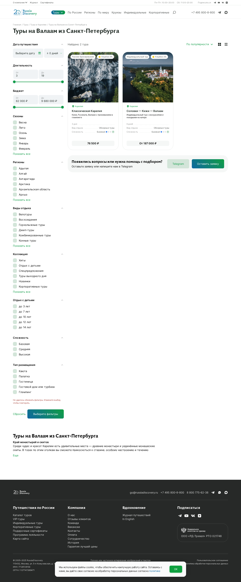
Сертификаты (47, 2)
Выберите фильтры (45, 414)
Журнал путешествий (136, 515)
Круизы (116, 12)
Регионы (89, 12)
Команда (73, 523)
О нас (71, 515)
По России (75, 12)
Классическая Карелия (87, 111)
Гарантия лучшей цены (82, 546)
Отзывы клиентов (79, 519)
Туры (56, 12)
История (73, 542)
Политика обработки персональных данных (206, 563)
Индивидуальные (135, 12)
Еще (15, 455)
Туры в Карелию (38, 24)
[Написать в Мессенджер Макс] (226, 12)
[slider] (14, 82)
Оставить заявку (208, 163)
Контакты (74, 530)
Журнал (34, 2)
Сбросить (19, 414)
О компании (19, 2)
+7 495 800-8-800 (172, 492)
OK (176, 569)
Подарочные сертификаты (30, 530)
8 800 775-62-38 (197, 492)
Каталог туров (22, 515)
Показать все (21, 153)
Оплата (72, 534)
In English (128, 519)
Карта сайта (21, 538)
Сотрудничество (78, 538)
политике (154, 571)
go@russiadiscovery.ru (144, 492)
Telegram (178, 163)
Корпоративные (159, 12)
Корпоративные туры (27, 526)
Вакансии (74, 526)
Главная (17, 24)
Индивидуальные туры (28, 523)
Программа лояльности (28, 534)
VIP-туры (19, 519)
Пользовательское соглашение (212, 560)
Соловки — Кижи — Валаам (145, 111)
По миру (103, 12)
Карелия (78, 106)
